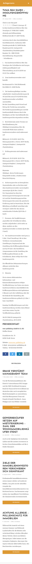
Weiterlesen (16, 407)
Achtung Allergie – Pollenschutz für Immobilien (16, 516)
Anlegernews (8, 3)
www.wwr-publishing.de (17, 342)
